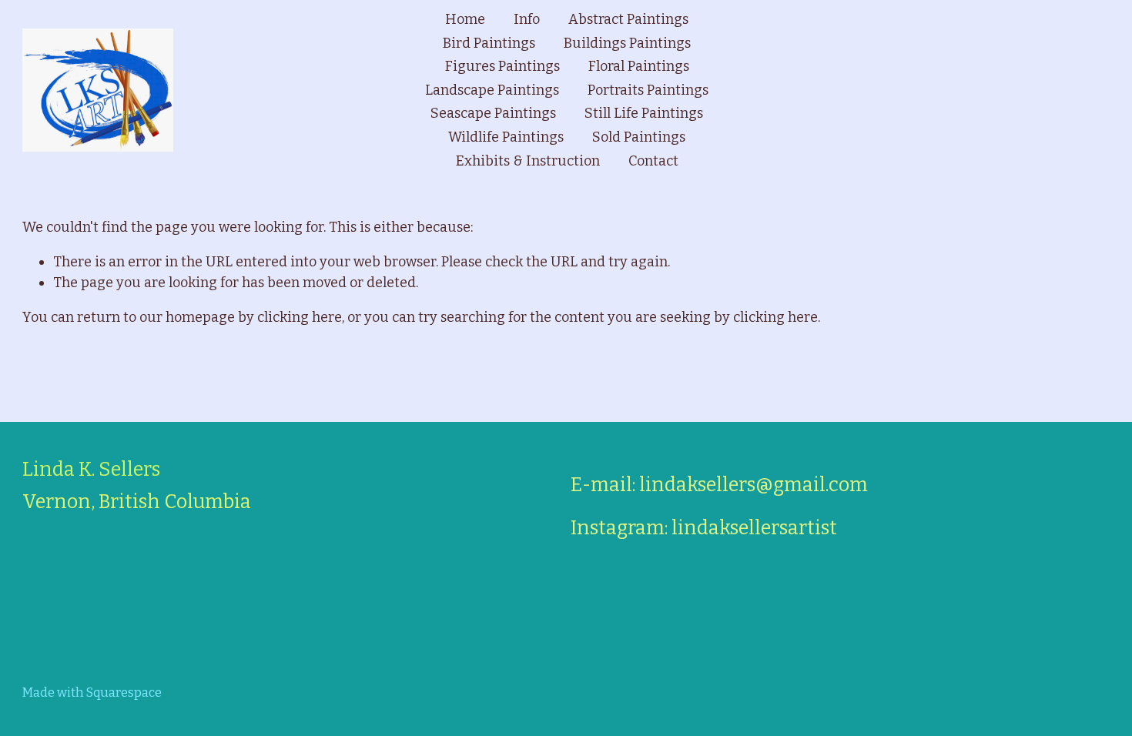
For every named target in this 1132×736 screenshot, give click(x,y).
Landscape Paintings (492, 90)
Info (527, 19)
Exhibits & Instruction (528, 160)
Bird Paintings (489, 43)
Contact (653, 160)
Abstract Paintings (628, 19)
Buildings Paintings (627, 43)
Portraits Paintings (648, 90)
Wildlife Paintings (506, 137)
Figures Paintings (502, 66)
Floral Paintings (638, 66)
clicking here (299, 317)
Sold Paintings (638, 137)
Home (465, 19)
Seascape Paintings (493, 113)
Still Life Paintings (643, 113)
